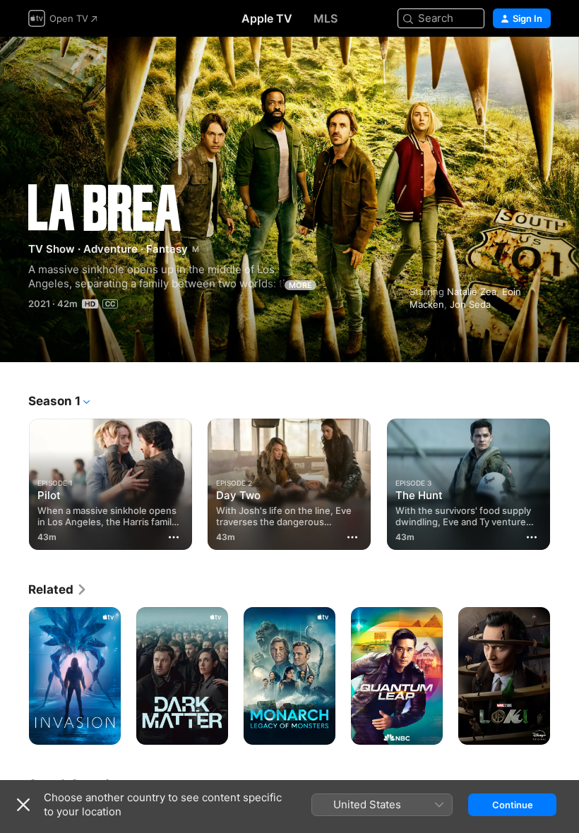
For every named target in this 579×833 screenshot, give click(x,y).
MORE (300, 285)
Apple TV (266, 18)
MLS (326, 18)
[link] (58, 589)
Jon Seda (470, 304)
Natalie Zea (471, 291)
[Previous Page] (14, 481)
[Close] (23, 804)
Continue (512, 804)
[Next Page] (565, 481)
